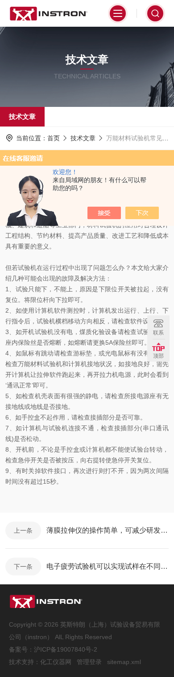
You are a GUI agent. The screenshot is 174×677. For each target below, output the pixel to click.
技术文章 (22, 116)
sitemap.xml (124, 661)
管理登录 (89, 661)
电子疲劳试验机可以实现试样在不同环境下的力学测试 (107, 566)
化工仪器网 (55, 661)
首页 (53, 138)
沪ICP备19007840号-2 (65, 649)
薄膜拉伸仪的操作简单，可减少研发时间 (107, 530)
